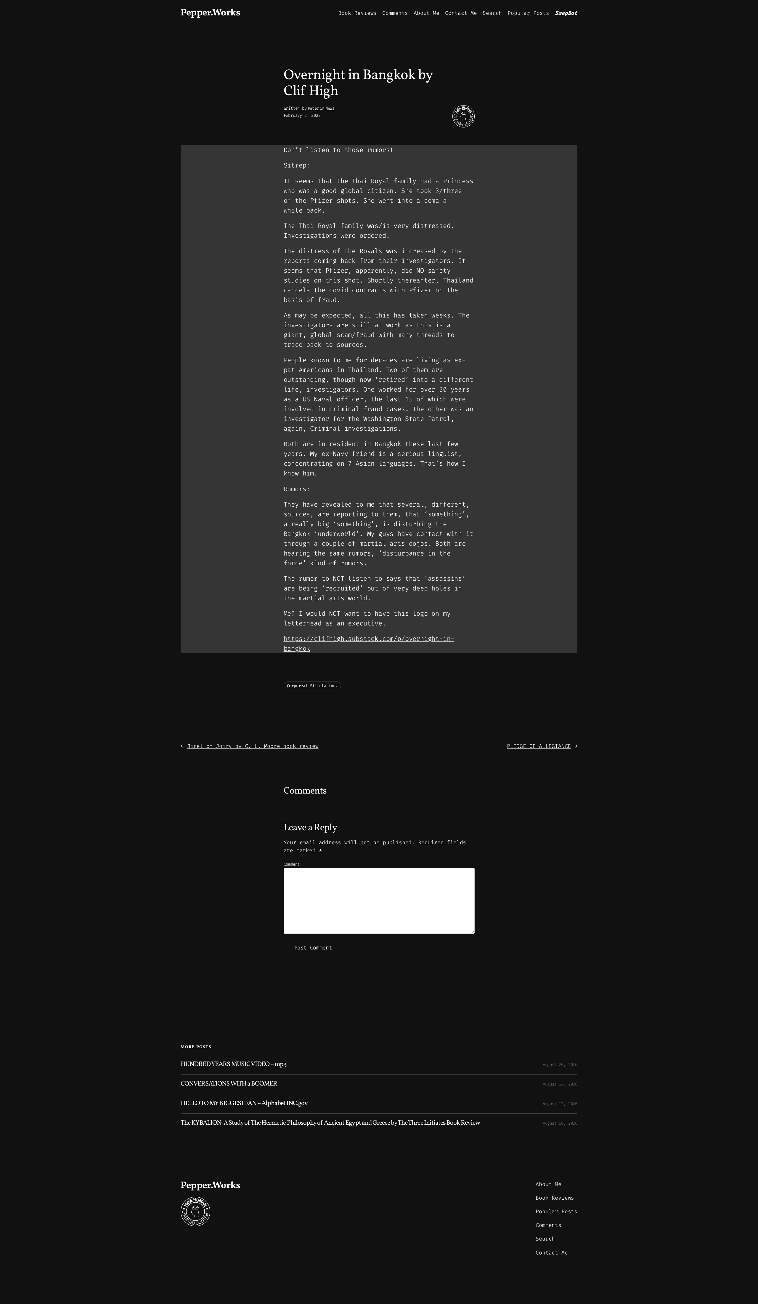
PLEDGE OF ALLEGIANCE (539, 746)
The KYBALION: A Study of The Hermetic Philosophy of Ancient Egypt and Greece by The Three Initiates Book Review (330, 1123)
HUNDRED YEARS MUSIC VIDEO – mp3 (233, 1064)
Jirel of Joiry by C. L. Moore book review (253, 746)
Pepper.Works (210, 13)
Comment (292, 864)
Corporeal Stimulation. (312, 686)
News (330, 108)
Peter (313, 108)
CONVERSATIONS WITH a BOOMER (229, 1084)
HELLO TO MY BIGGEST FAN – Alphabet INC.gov (244, 1103)
